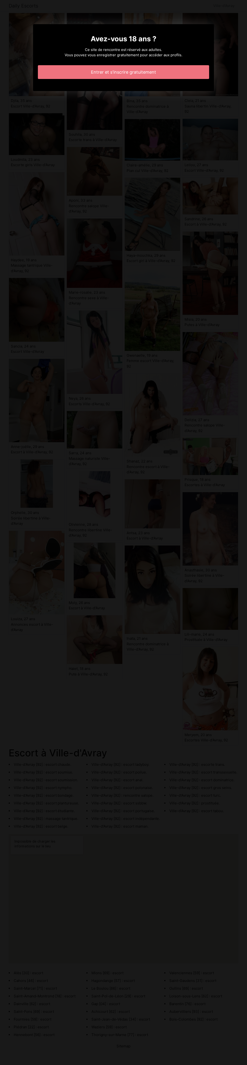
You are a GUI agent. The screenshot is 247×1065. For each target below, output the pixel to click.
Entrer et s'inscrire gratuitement (123, 72)
